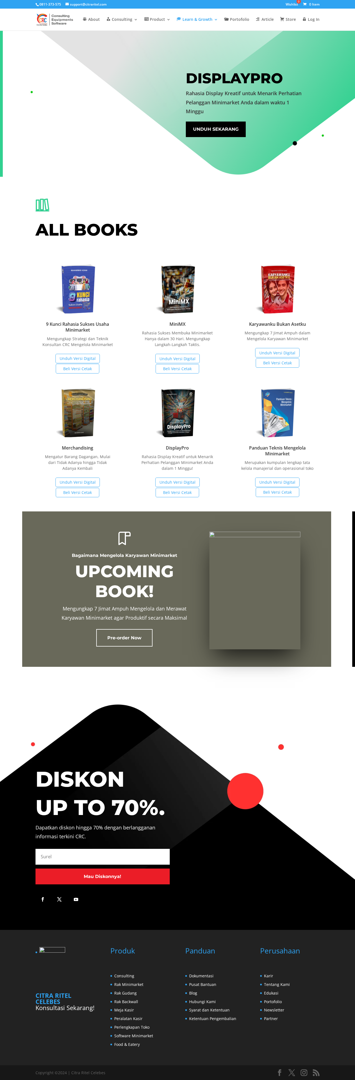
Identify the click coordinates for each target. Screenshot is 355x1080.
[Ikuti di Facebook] (43, 899)
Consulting (124, 975)
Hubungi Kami (202, 1001)
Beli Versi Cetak (77, 368)
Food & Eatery (127, 1044)
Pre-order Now (124, 637)
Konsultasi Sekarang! (65, 1007)
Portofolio (273, 1001)
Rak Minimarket (128, 984)
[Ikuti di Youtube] (76, 899)
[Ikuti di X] (59, 899)
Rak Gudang (125, 993)
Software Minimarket (133, 1035)
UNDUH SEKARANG (216, 129)
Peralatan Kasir (128, 1018)
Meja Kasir (124, 1010)
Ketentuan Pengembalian (212, 1018)
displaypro (234, 78)
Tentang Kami (277, 984)
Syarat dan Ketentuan (209, 1010)
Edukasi (271, 993)
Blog (193, 993)
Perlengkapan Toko (131, 1027)
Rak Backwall (126, 1001)
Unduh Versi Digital (78, 358)
